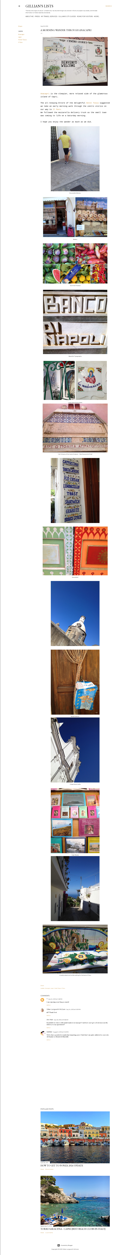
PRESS (37, 16)
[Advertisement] (75, 1089)
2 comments (49, 1232)
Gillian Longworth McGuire (56, 1009)
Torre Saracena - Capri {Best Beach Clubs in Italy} (73, 1228)
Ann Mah (50, 1020)
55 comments (49, 1169)
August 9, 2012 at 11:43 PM (61, 1032)
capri (20, 37)
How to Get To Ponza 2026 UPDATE (62, 1165)
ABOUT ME (29, 16)
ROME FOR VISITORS (85, 16)
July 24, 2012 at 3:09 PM (73, 1009)
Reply (49, 1005)
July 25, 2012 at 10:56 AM (61, 1020)
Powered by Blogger (67, 1245)
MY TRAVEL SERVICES (49, 16)
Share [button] (20, 26)
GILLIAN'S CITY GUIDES (67, 16)
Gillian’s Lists (39, 6)
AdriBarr (49, 1032)
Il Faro (20, 42)
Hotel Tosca (22, 40)
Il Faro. (57, 109)
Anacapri (21, 34)
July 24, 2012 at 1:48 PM (55, 999)
